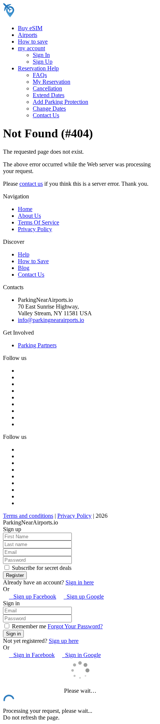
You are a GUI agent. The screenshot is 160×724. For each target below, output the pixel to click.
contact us (31, 184)
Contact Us (46, 115)
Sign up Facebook (32, 596)
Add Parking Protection (60, 102)
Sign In (41, 55)
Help (23, 254)
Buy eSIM (30, 28)
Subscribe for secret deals (40, 568)
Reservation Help (38, 68)
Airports (27, 35)
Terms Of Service (38, 222)
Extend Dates (48, 95)
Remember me (28, 626)
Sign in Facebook (32, 655)
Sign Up (42, 61)
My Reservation (51, 82)
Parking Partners (37, 345)
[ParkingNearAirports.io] (50, 15)
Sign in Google (81, 655)
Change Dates (49, 108)
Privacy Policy (35, 229)
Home (25, 209)
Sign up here (64, 641)
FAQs (40, 75)
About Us (29, 216)
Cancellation (47, 88)
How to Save (33, 261)
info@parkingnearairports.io (51, 320)
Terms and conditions (28, 516)
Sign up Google (84, 596)
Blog (23, 268)
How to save (33, 41)
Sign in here (79, 582)
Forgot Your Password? (75, 626)
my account (31, 48)
